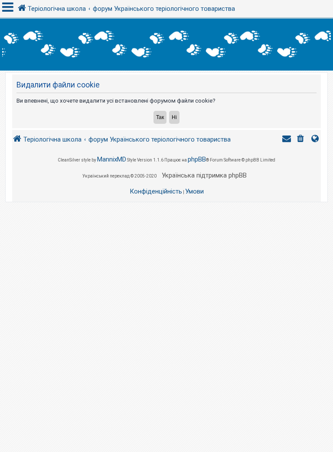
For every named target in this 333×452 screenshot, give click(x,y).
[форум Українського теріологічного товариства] (166, 44)
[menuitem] (301, 139)
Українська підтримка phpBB (204, 175)
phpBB (197, 159)
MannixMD (111, 159)
